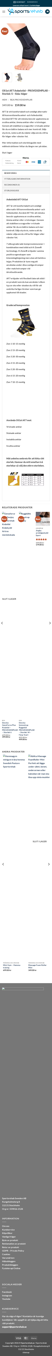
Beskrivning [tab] (10, 173)
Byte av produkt (10, 1240)
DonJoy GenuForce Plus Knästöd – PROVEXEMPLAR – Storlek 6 (10, 728)
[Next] (45, 47)
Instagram (7, 1295)
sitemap (26, 1352)
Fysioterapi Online (11, 1268)
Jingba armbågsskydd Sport (42, 532)
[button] (3, 11)
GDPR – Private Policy (13, 1250)
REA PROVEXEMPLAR (21, 99)
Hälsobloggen (8, 1261)
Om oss (5, 1226)
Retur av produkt (10, 1247)
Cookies (6, 1254)
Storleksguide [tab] (11, 190)
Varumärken (8, 1257)
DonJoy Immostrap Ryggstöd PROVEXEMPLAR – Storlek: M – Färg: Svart (27, 729)
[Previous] (6, 47)
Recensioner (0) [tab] (12, 185)
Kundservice (8, 1229)
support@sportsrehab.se (14, 1326)
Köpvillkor (7, 1233)
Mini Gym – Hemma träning (10, 966)
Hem (4, 99)
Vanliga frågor (9, 1236)
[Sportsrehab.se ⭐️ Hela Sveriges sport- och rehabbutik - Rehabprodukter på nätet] (25, 12)
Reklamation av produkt (14, 1243)
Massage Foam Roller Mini (36, 966)
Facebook (7, 1292)
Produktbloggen (10, 1264)
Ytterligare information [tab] (17, 179)
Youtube (6, 1299)
